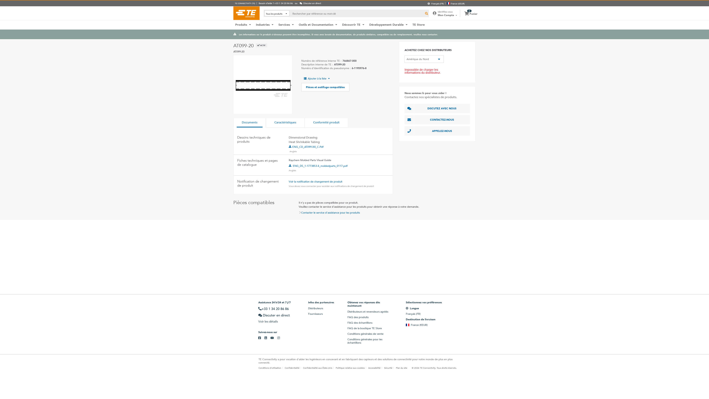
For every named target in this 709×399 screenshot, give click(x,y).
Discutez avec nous (441, 108)
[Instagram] (280, 338)
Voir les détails (268, 321)
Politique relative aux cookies (350, 367)
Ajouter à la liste (317, 78)
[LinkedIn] (267, 338)
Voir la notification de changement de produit (315, 181)
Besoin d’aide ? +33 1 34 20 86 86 (276, 3)
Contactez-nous (442, 119)
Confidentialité (292, 367)
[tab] (249, 123)
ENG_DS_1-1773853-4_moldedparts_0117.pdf (320, 166)
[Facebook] (261, 338)
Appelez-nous (442, 131)
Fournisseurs (315, 314)
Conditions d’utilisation (269, 367)
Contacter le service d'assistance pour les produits (330, 212)
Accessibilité (374, 367)
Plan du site (401, 367)
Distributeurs (315, 308)
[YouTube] (273, 338)
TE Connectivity (246, 13)
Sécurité (388, 367)
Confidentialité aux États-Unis (317, 367)
